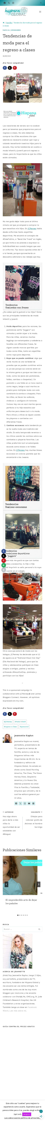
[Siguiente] (38, 884)
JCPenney (32, 228)
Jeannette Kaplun (23, 735)
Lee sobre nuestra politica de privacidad (22, 1118)
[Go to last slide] (6, 884)
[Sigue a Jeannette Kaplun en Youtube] (29, 803)
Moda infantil (20, 722)
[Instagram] (13, 3)
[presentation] (22, 875)
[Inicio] (3, 23)
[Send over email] (3, 565)
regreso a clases (10, 727)
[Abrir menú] (40, 12)
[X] (9, 3)
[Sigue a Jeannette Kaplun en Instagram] (25, 803)
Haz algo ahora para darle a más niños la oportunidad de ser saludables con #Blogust (11, 823)
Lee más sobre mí (18, 1011)
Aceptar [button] (27, 1114)
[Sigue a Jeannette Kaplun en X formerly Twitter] (20, 803)
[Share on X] (10, 68)
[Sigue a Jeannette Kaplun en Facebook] (16, 803)
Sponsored (16, 30)
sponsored (24, 727)
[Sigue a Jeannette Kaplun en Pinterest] (33, 803)
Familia (6, 30)
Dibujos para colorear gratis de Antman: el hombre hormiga (33, 819)
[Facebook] (4, 3)
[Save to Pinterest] (15, 68)
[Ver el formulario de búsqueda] (40, 3)
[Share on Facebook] (5, 68)
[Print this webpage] (3, 570)
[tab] (17, 915)
